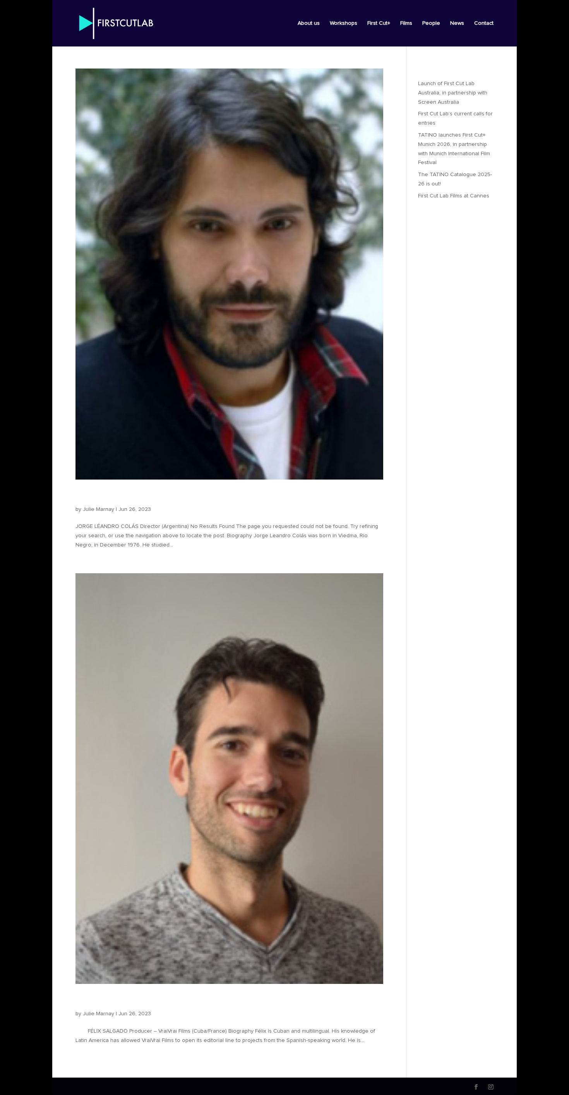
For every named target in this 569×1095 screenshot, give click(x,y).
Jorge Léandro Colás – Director (148, 496)
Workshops (343, 23)
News (457, 23)
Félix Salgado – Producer (134, 1000)
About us (309, 23)
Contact (484, 23)
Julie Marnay (98, 509)
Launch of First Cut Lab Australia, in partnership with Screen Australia (452, 93)
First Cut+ (378, 23)
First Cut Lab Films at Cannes (453, 196)
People (431, 23)
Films (406, 23)
